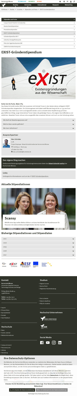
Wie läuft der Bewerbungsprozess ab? (15, 120)
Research (56, 5)
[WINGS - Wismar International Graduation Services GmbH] (50, 318)
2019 (4, 247)
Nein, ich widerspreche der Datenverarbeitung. (52, 390)
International (42, 5)
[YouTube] (48, 342)
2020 (5, 243)
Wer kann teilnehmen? (10, 128)
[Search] (74, 1)
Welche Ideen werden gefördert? (13, 124)
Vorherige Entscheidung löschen (38, 394)
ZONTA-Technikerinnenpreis (12, 46)
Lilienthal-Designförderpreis (12, 40)
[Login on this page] (71, 1)
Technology (22, 1)
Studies (15, 5)
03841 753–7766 (17, 149)
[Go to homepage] (5, 5)
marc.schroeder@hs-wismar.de (22, 151)
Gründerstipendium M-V (11, 36)
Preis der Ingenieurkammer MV (13, 43)
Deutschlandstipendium (11, 26)
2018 (4, 251)
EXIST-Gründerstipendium (12, 33)
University (27, 5)
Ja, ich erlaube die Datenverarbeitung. (22, 390)
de (67, 1)
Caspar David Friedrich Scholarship (14, 23)
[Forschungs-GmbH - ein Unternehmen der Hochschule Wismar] (48, 326)
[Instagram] (54, 342)
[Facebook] (42, 342)
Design (39, 1)
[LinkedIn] (60, 342)
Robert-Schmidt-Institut (57, 163)
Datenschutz (54, 375)
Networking (68, 5)
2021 (4, 239)
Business (32, 1)
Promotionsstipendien (10, 29)
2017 (4, 255)
